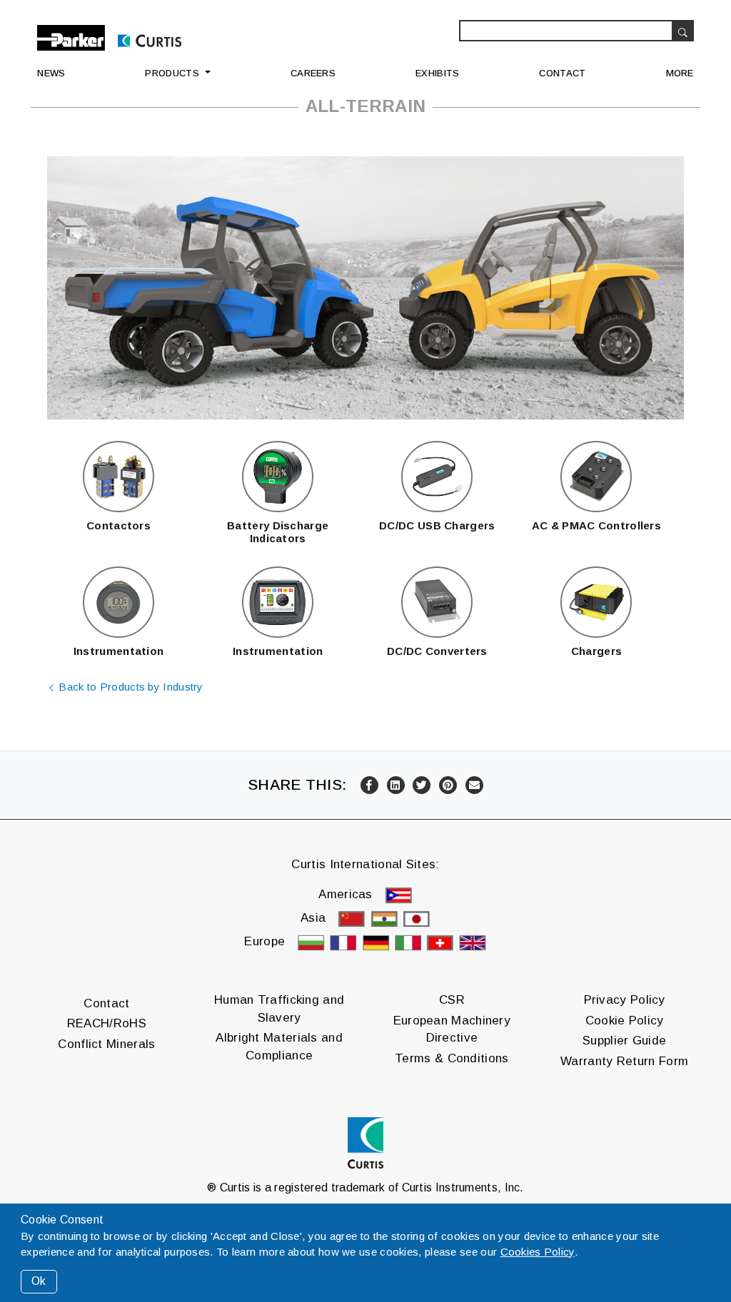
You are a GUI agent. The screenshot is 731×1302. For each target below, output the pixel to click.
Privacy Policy (624, 1000)
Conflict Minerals (106, 1044)
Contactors (118, 525)
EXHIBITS (437, 73)
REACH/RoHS (106, 1023)
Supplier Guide (624, 1040)
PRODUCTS (171, 73)
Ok (38, 1281)
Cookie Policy (624, 1020)
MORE (680, 73)
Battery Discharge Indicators (277, 531)
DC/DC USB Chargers (437, 525)
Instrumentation (119, 651)
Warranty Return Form (624, 1061)
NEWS (51, 73)
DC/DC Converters (437, 651)
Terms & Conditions (451, 1058)
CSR (452, 1000)
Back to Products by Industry (129, 687)
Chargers (596, 651)
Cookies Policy (537, 1252)
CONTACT (562, 73)
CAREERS (313, 73)
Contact (106, 1003)
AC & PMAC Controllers (596, 525)
